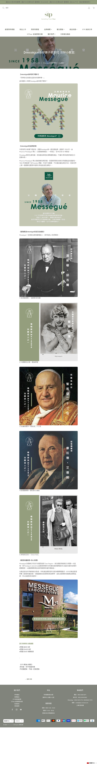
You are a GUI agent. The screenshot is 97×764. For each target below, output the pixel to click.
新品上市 (23, 29)
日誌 (39, 63)
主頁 (34, 63)
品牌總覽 (47, 29)
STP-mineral (10, 724)
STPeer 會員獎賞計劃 (35, 34)
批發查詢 (16, 704)
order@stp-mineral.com (82, 702)
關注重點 (60, 29)
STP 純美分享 (87, 29)
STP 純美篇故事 (17, 699)
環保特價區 (35, 29)
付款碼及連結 (65, 34)
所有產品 (16, 694)
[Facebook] (12, 709)
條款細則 (16, 706)
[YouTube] (21, 709)
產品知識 (73, 29)
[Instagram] (16, 709)
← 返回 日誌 (28, 679)
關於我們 (51, 34)
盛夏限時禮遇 (10, 29)
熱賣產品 (16, 697)
